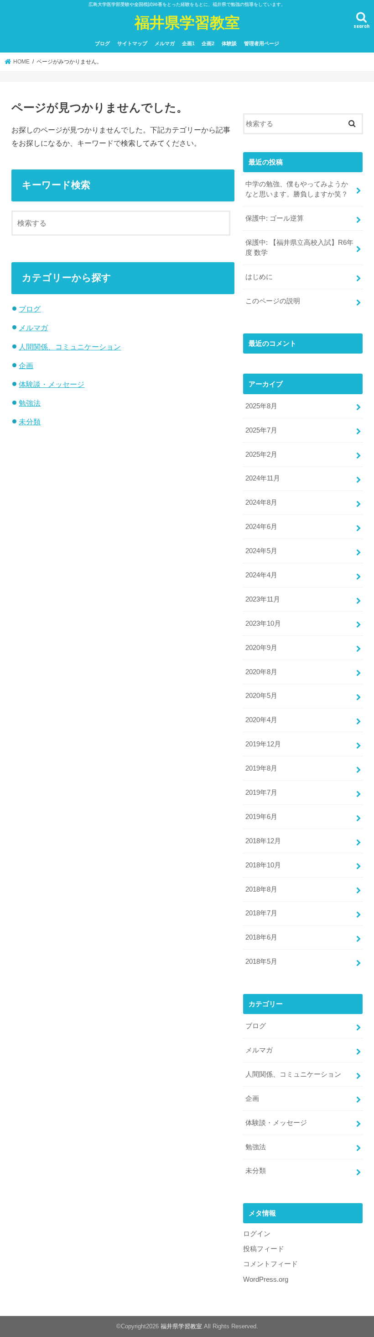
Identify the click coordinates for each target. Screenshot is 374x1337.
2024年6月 (261, 526)
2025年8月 (261, 406)
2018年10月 (263, 865)
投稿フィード (263, 1248)
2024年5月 (261, 551)
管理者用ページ (261, 43)
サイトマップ (132, 43)
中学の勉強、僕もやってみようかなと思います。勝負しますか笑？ (296, 189)
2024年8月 (261, 502)
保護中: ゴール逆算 (274, 218)
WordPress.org (265, 1279)
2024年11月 (262, 478)
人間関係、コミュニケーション (70, 347)
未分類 (30, 421)
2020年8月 (261, 672)
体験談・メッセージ (51, 384)
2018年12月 (263, 841)
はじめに (259, 276)
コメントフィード (270, 1264)
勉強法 (30, 403)
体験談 (229, 43)
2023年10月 (263, 623)
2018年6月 (261, 937)
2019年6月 (261, 816)
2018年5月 (261, 961)
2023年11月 (262, 599)
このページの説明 (272, 301)
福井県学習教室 (187, 22)
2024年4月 (261, 575)
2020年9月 (261, 647)
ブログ (102, 43)
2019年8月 (261, 768)
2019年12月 (263, 744)
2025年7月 (261, 430)
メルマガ (165, 43)
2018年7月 (261, 913)
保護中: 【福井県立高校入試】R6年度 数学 (299, 247)
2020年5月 (261, 695)
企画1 (188, 43)
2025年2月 (261, 454)
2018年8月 (261, 889)
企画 (26, 365)
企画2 (208, 43)
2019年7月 (261, 792)
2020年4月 (261, 720)
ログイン (256, 1233)
